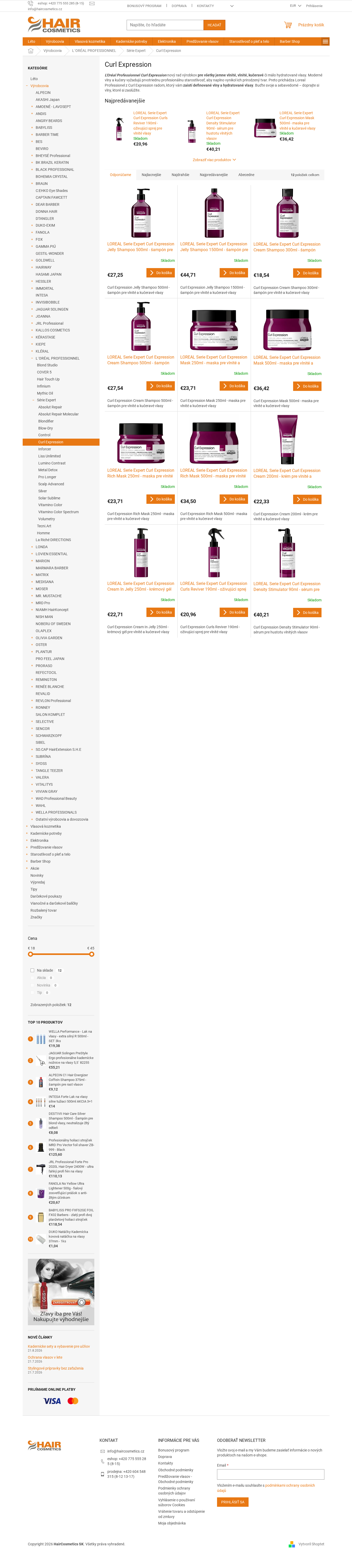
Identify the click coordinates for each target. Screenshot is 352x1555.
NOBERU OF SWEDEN (53, 624)
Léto (34, 79)
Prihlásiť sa (232, 1502)
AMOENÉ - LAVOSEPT (53, 107)
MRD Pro (43, 603)
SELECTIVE (45, 721)
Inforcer (44, 449)
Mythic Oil (45, 393)
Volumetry (46, 519)
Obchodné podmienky (175, 1470)
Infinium (43, 386)
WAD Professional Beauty (56, 798)
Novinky (37, 875)
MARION (43, 561)
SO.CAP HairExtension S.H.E (58, 749)
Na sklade (49, 970)
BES (39, 142)
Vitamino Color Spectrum (58, 512)
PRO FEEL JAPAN (50, 659)
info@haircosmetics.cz (125, 1451)
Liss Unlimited (49, 456)
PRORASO (44, 666)
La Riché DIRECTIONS (53, 540)
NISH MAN (44, 617)
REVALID (43, 694)
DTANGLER (45, 218)
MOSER (42, 589)
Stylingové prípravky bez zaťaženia (56, 1368)
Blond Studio (47, 365)
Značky (36, 917)
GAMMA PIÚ (46, 246)
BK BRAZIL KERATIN (52, 162)
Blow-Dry (45, 428)
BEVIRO (42, 149)
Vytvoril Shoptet (311, 1544)
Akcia (44, 978)
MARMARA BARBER (52, 568)
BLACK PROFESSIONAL (55, 169)
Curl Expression (50, 442)
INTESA (42, 295)
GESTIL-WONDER (50, 253)
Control (44, 435)
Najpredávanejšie (214, 175)
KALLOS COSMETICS (53, 330)
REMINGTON (46, 679)
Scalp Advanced (51, 484)
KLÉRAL (42, 351)
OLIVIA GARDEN (49, 638)
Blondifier (46, 421)
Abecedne (246, 175)
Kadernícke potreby (46, 833)
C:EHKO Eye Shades (52, 191)
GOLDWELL (45, 260)
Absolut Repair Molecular (58, 414)
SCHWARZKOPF (49, 736)
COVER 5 (44, 372)
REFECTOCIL (46, 672)
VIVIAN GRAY (46, 791)
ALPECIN (43, 92)
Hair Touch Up (48, 379)
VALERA (42, 777)
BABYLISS (44, 127)
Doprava (179, 6)
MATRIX (42, 575)
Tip (42, 992)
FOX (39, 239)
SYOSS (41, 763)
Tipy (33, 889)
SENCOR (43, 729)
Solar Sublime (49, 498)
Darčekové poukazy (46, 896)
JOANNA (43, 316)
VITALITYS (44, 784)
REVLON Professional (53, 701)
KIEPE (41, 344)
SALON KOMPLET (50, 714)
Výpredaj (37, 882)
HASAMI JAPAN (48, 274)
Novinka (47, 985)
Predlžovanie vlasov (46, 847)
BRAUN (42, 183)
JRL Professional (49, 323)
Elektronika (39, 840)
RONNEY (43, 707)
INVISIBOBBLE (48, 302)
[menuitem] (31, 41)
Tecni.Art (44, 526)
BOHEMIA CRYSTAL (52, 176)
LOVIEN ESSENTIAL (52, 554)
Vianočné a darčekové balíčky (54, 903)
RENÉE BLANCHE (50, 687)
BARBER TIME (47, 134)
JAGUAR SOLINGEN (52, 309)
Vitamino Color (50, 505)
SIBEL (40, 742)
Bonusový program (144, 6)
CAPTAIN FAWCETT (51, 197)
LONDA (42, 547)
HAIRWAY (43, 267)
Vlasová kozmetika (45, 826)
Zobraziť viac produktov (212, 160)
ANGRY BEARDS (49, 121)
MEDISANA (45, 582)
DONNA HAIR (46, 211)
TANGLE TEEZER (49, 771)
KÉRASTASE (45, 337)
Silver (42, 491)
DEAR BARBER (47, 204)
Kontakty (205, 6)
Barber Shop (40, 861)
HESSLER (43, 281)
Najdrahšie (180, 175)
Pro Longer (47, 477)
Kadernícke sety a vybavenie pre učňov (59, 1346)
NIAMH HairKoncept (52, 610)
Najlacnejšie (151, 175)
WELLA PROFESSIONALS (56, 812)
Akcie (34, 868)
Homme (43, 533)
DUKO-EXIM (45, 225)
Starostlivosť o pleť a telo (50, 854)
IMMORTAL (45, 288)
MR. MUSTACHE (49, 596)
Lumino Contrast (52, 463)
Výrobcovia (39, 86)
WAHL (41, 805)
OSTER (41, 645)
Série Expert (46, 400)
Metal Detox (48, 470)
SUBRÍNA (43, 756)
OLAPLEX (44, 631)
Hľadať (214, 25)
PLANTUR (44, 652)
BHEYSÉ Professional (53, 156)
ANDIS (41, 114)
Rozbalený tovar (43, 910)
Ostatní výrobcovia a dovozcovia (62, 819)
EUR (293, 6)
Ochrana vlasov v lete (45, 1357)
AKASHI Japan (48, 100)
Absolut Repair (50, 407)
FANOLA (43, 232)
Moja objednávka (172, 1523)
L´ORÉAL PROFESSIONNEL (58, 358)
